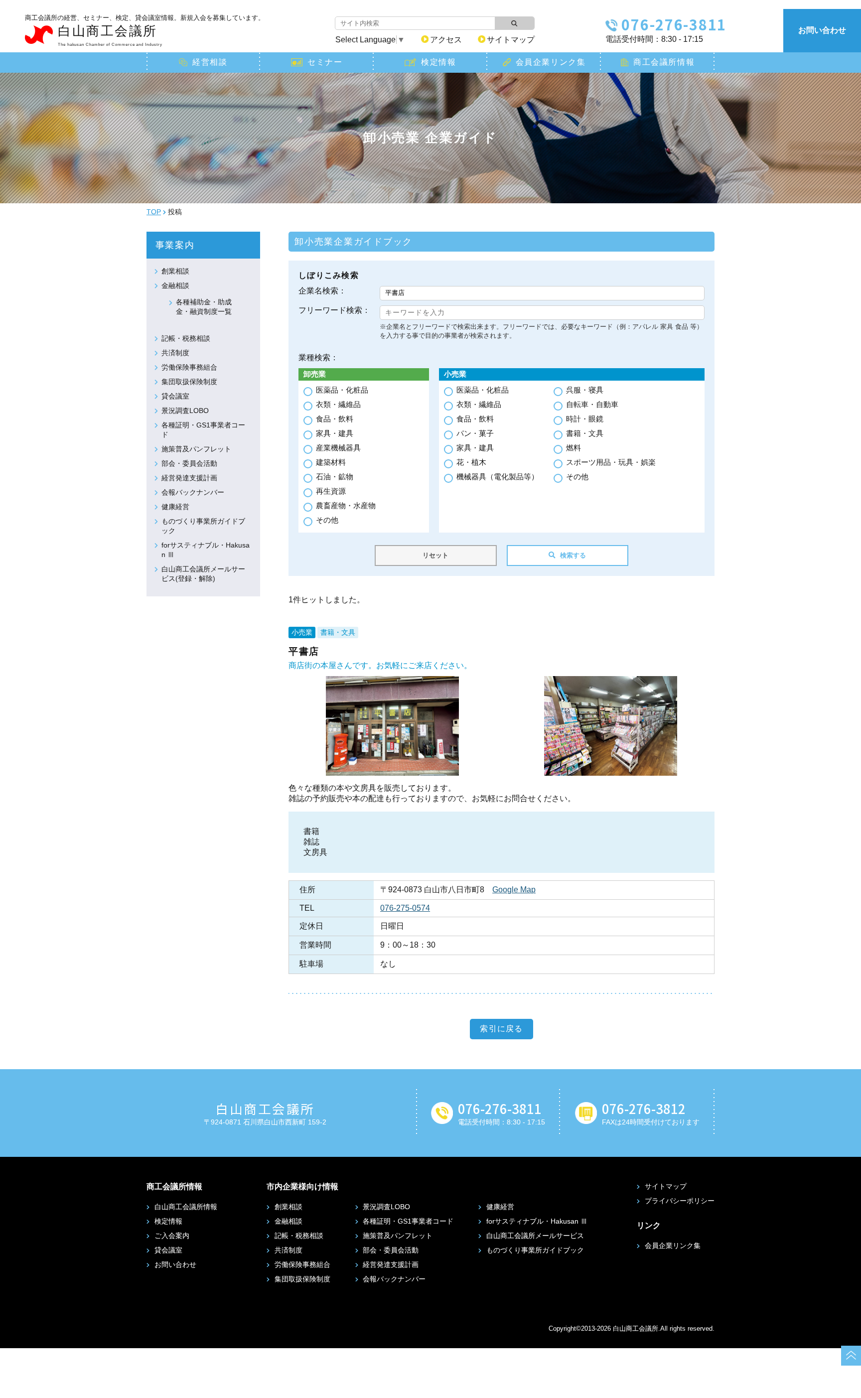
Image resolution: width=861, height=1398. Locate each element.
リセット (435, 555)
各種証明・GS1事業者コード (408, 1221)
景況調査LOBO (185, 411)
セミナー (324, 62)
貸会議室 (175, 396)
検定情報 (438, 62)
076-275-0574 (405, 908)
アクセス (446, 39)
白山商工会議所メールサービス (535, 1236)
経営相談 (209, 62)
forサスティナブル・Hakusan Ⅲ (536, 1221)
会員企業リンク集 (551, 62)
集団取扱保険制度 (189, 382)
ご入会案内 (171, 1236)
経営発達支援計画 (189, 478)
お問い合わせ (822, 30)
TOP (153, 212)
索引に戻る (501, 1028)
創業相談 (175, 271)
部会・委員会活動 (189, 463)
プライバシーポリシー (680, 1201)
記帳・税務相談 (185, 338)
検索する (573, 555)
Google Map (514, 889)
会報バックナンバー (192, 492)
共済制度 (175, 353)
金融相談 (175, 285)
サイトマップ (511, 39)
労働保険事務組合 (189, 367)
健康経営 (175, 507)
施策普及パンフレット (196, 449)
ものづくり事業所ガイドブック (535, 1250)
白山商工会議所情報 (185, 1207)
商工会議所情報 (664, 62)
